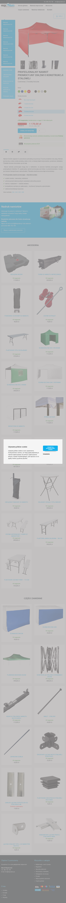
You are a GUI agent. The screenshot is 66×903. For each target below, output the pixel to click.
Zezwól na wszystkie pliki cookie (50, 448)
